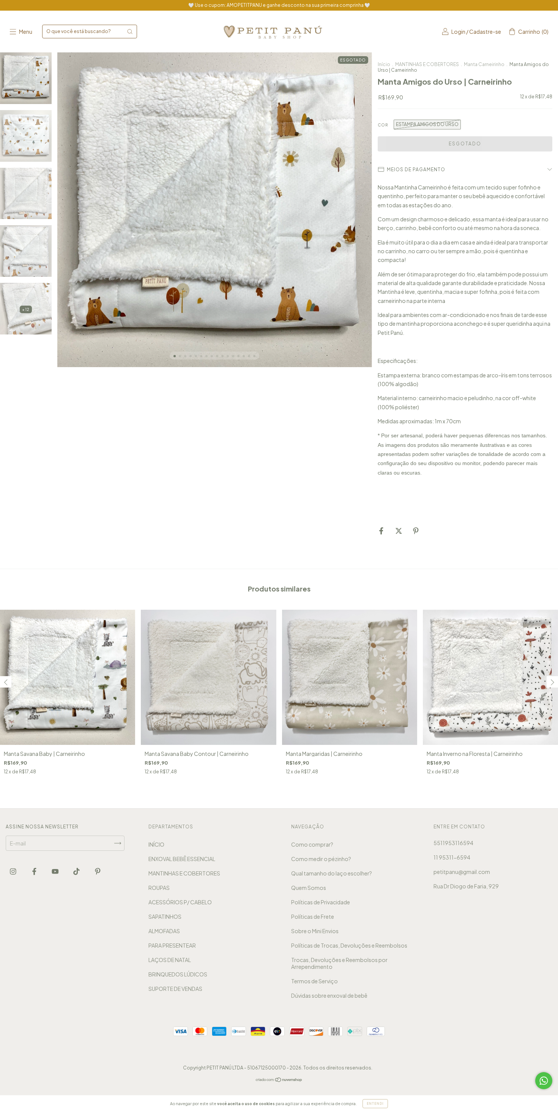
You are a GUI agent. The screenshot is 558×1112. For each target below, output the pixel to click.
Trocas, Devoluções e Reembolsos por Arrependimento (339, 963)
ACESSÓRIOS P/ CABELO (180, 902)
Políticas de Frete (312, 916)
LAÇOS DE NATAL (169, 959)
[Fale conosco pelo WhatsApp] (543, 1080)
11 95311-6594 (451, 857)
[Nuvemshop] (279, 1080)
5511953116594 (453, 842)
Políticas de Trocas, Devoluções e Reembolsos (349, 945)
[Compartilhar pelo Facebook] (382, 530)
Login (458, 31)
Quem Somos (308, 887)
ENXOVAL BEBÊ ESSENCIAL (181, 858)
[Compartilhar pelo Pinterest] (415, 530)
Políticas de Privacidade (320, 902)
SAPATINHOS (164, 916)
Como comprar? (312, 844)
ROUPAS (159, 887)
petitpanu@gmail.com (461, 871)
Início (384, 64)
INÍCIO (156, 844)
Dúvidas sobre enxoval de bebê (329, 995)
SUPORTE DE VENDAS (175, 988)
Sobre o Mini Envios (315, 930)
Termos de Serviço (314, 981)
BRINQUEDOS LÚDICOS (177, 974)
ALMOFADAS (164, 930)
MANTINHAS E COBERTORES (427, 64)
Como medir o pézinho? (321, 858)
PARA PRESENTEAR (172, 945)
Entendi (375, 1104)
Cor (383, 125)
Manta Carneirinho (484, 64)
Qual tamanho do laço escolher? (331, 873)
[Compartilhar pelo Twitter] (399, 530)
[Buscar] (129, 31)
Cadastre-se (485, 31)
